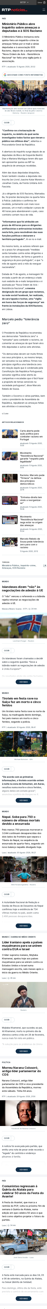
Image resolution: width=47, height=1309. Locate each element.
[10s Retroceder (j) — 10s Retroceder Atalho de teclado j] (10, 1306)
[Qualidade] (37, 1306)
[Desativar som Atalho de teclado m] (16, 1306)
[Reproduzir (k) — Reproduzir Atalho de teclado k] (4, 1306)
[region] (23, 654)
